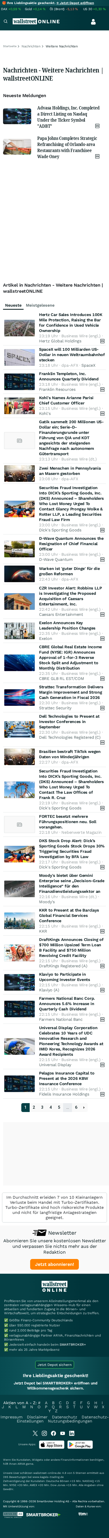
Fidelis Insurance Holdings (64, 1094)
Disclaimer (37, 1417)
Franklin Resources (57, 389)
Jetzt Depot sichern (55, 1365)
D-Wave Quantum (56, 559)
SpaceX (88, 365)
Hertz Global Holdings (60, 341)
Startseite (9, 46)
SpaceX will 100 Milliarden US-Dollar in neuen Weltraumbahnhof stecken (72, 354)
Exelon (45, 638)
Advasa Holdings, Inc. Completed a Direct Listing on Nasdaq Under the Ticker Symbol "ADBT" (68, 117)
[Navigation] (5, 22)
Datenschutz (64, 1417)
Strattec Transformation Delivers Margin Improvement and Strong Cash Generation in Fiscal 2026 (71, 692)
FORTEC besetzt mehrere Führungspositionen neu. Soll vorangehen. (67, 821)
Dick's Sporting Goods (60, 530)
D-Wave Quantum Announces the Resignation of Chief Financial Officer (71, 543)
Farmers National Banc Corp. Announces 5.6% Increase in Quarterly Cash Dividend (67, 1003)
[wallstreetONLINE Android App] (80, 1448)
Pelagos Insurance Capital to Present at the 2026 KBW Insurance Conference (67, 1078)
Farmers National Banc (61, 1019)
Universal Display (55, 1064)
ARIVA (21, 1464)
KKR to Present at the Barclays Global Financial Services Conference (69, 915)
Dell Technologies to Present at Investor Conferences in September (69, 721)
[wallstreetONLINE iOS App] (51, 1448)
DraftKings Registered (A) (63, 965)
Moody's (47, 901)
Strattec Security (55, 708)
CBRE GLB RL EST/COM (61, 678)
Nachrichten (31, 46)
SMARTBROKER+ (73, 1344)
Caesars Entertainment (61, 614)
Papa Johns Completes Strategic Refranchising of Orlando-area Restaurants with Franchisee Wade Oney (67, 147)
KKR (43, 931)
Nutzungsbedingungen (70, 1421)
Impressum (12, 1417)
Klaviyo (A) (49, 990)
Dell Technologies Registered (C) (69, 737)
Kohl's (44, 413)
